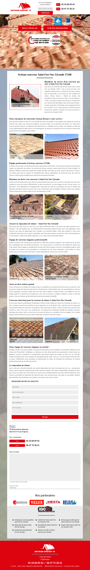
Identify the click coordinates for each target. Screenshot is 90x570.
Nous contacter (29, 28)
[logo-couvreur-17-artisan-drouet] (21, 7)
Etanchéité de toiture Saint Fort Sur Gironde (47, 526)
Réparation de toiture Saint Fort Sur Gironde (23, 526)
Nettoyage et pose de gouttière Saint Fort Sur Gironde (24, 521)
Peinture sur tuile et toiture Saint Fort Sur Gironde (46, 531)
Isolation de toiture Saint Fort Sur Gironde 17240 (47, 521)
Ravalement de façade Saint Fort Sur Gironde (23, 531)
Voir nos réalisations (57, 28)
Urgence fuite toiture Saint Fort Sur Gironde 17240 (70, 526)
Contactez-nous (72, 566)
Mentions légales (53, 566)
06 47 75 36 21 (68, 9)
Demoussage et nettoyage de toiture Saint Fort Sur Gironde (70, 521)
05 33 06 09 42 (68, 4)
